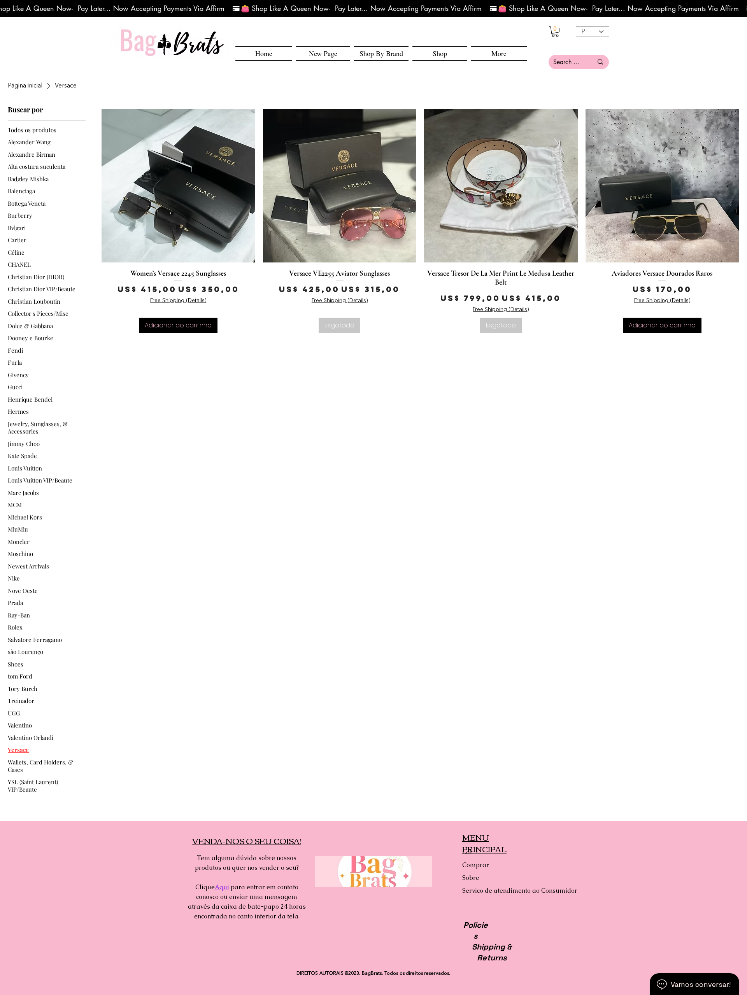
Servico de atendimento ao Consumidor (489, 891)
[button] (439, 53)
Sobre (470, 878)
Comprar (475, 865)
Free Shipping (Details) (178, 300)
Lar (467, 852)
